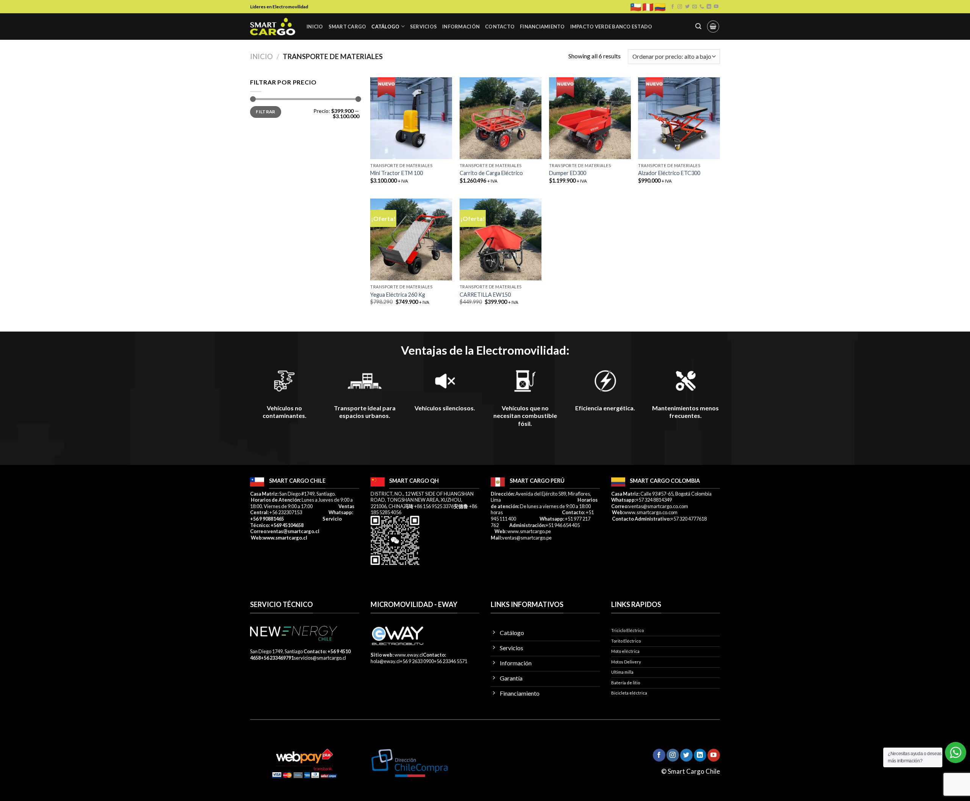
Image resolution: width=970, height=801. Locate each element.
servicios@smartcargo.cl (320, 658)
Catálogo (385, 26)
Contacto (500, 26)
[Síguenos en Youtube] (716, 6)
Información (461, 26)
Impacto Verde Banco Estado (611, 26)
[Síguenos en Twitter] (687, 6)
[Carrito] (713, 26)
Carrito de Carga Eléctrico (491, 173)
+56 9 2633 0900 (417, 661)
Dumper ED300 (567, 173)
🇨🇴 (660, 7)
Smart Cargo (347, 26)
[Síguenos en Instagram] (679, 6)
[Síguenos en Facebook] (672, 6)
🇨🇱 (635, 7)
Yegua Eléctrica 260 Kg (397, 294)
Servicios (423, 26)
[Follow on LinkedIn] (709, 6)
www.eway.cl (408, 655)
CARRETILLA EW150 (485, 294)
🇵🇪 (648, 7)
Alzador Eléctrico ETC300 (669, 173)
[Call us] (701, 6)
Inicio (315, 26)
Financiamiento (542, 26)
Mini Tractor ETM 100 (396, 173)
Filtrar (265, 111)
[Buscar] (698, 26)
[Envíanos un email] (694, 6)
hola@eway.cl (385, 661)
